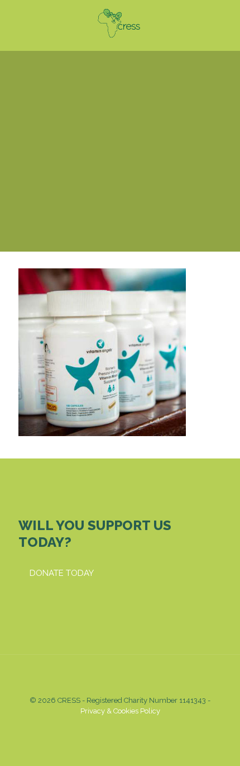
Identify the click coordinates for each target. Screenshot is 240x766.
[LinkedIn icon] (126, 727)
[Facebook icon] (102, 727)
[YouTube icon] (114, 727)
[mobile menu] (224, 22)
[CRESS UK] (120, 22)
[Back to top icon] (120, 677)
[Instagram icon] (137, 727)
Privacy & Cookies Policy (120, 711)
